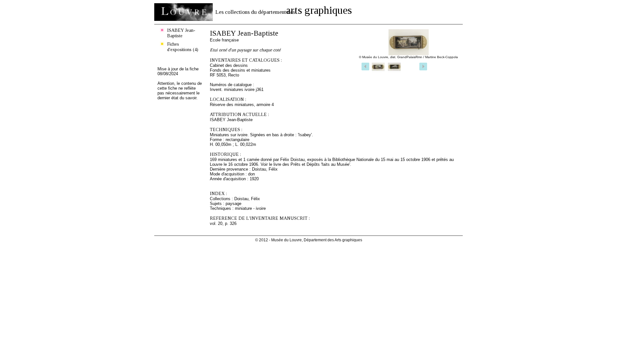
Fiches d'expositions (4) (182, 46)
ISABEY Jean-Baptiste (181, 33)
